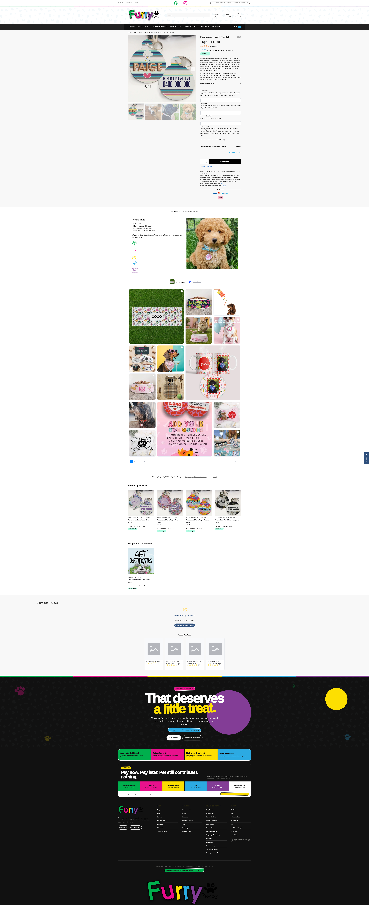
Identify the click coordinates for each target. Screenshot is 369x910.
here (222, 183)
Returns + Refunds (211, 831)
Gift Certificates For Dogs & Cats (139, 576)
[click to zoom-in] (162, 69)
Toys (183, 824)
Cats (158, 813)
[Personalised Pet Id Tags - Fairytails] (240, 37)
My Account (216, 17)
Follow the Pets (235, 817)
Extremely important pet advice (239, 840)
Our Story (129, 2)
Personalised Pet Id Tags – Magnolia (227, 520)
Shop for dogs (174, 737)
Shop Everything (162, 831)
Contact (120, 2)
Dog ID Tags (148, 32)
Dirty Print (234, 835)
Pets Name (204, 90)
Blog (136, 2)
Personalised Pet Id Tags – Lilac (138, 520)
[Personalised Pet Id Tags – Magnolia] (228, 503)
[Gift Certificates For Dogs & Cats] (141, 561)
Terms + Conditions (212, 849)
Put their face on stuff (192, 737)
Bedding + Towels (187, 820)
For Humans (161, 820)
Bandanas (185, 817)
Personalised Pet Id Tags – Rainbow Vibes (198, 521)
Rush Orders (210, 824)
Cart (232, 824)
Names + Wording (211, 820)
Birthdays (160, 824)
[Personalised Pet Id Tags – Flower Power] (170, 503)
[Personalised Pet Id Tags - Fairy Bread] (238, 37)
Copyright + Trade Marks (213, 853)
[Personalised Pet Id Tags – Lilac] (141, 503)
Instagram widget (232, 461)
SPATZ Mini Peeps (236, 828)
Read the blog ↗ (135, 827)
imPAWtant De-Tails (207, 83)
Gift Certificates (186, 831)
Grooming (185, 828)
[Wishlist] (151, 492)
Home (130, 32)
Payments (209, 838)
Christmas (160, 828)
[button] (237, 27)
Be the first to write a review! (184, 625)
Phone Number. (206, 116)
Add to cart (225, 161)
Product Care (210, 828)
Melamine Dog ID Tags (200, 477)
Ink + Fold (234, 831)
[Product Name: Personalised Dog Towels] (154, 654)
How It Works (210, 813)
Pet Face (159, 817)
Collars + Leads (186, 810)
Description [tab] (175, 211)
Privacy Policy (210, 846)
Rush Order (204, 126)
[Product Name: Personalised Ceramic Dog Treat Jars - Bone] (195, 654)
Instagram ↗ (123, 827)
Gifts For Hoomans (134, 577)
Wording (204, 103)
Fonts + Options (211, 817)
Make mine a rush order (214, 140)
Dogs (140, 32)
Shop (135, 32)
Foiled (215, 477)
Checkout (238, 17)
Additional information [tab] (190, 211)
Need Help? (227, 17)
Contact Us (209, 842)
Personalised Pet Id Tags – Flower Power (168, 521)
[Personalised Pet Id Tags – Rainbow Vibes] (199, 503)
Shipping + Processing (213, 835)
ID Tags (184, 813)
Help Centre (209, 810)
